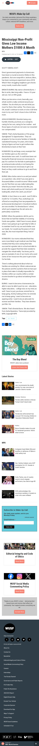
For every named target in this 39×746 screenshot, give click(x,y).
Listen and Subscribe (19, 367)
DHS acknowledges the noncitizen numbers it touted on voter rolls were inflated (25, 493)
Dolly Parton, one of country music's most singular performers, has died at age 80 (25, 479)
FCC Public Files (8, 685)
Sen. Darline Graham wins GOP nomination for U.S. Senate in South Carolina (25, 465)
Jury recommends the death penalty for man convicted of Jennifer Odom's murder (24, 387)
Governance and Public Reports (13, 680)
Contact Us (7, 652)
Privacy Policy (8, 717)
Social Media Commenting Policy (13, 664)
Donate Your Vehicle (10, 701)
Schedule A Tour (9, 725)
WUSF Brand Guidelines (11, 721)
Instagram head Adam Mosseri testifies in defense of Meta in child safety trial (25, 451)
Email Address (10, 519)
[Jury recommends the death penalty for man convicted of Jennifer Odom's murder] (8, 386)
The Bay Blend (19, 359)
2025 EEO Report (9, 693)
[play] (3, 744)
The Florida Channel (10, 676)
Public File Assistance (10, 689)
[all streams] (36, 743)
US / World (11, 318)
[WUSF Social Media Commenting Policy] (19, 576)
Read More (19, 561)
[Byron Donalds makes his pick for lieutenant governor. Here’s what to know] (8, 429)
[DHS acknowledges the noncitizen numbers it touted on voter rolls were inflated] (8, 494)
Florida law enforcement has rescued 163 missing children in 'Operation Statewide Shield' (25, 416)
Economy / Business (20, 397)
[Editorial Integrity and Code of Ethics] (19, 546)
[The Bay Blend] (19, 345)
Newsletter (7, 656)
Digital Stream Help (9, 697)
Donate (33, 3)
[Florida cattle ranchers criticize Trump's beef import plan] (8, 400)
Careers (6, 668)
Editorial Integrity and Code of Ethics (19, 555)
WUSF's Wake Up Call (19, 13)
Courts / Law (18, 382)
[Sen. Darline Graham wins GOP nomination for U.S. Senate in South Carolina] (8, 466)
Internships (7, 672)
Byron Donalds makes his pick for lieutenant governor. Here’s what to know (25, 430)
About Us (6, 648)
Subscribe (19, 26)
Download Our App (9, 709)
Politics (17, 425)
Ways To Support (9, 713)
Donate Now (19, 612)
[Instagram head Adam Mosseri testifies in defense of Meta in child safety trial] (8, 452)
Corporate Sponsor (9, 705)
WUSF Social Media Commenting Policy (19, 585)
